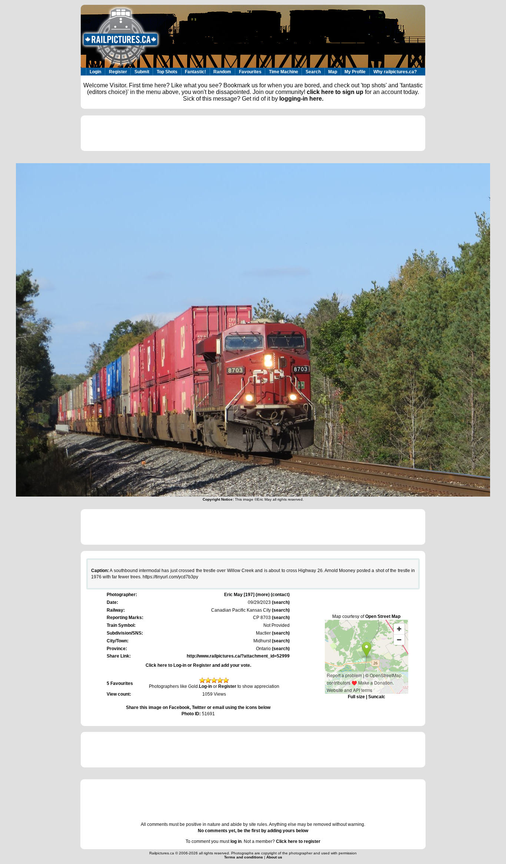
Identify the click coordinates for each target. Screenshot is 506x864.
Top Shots (167, 71)
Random (222, 71)
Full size (356, 696)
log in (236, 841)
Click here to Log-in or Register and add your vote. (198, 665)
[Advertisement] (253, 133)
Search (313, 71)
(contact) (280, 594)
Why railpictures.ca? (395, 71)
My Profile (355, 71)
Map (332, 71)
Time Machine (283, 71)
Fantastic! (195, 71)
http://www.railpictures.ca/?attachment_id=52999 (238, 656)
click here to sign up (335, 92)
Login (95, 71)
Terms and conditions (244, 857)
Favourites (250, 71)
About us (274, 857)
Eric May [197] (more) (247, 594)
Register (118, 71)
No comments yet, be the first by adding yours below (253, 830)
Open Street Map (382, 616)
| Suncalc (375, 696)
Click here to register (298, 841)
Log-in (205, 686)
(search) (280, 602)
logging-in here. (301, 98)
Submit (141, 71)
